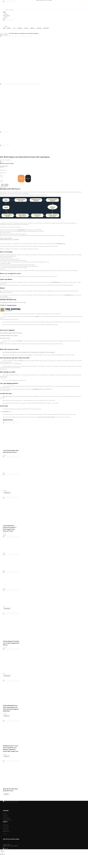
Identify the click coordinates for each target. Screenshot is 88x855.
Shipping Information (7, 819)
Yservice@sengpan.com (56, 282)
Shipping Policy (6, 831)
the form (48, 389)
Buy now (28, 178)
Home (1, 33)
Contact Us (5, 815)
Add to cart (21, 178)
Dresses (6, 33)
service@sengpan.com (22, 229)
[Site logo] (9, 4)
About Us (5, 813)
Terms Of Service (6, 817)
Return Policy (5, 829)
